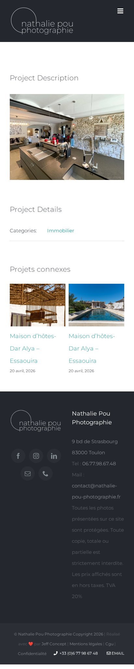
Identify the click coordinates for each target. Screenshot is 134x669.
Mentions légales (86, 643)
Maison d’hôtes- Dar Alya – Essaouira (33, 348)
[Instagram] (36, 456)
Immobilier (60, 230)
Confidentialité (32, 653)
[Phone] (45, 473)
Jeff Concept (54, 643)
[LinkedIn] (54, 456)
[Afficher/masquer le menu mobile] (120, 10)
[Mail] (27, 473)
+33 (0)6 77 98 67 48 (79, 653)
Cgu (109, 643)
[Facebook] (18, 456)
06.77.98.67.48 (99, 463)
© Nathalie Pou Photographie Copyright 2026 (58, 634)
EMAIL (117, 653)
